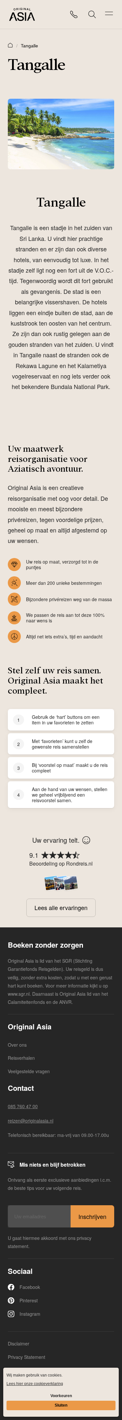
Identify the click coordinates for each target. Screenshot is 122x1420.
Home (10, 44)
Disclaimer (18, 1343)
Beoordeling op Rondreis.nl (61, 863)
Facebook (30, 1287)
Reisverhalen (21, 1058)
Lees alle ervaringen (61, 907)
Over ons (17, 1044)
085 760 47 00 (23, 1106)
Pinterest (29, 1300)
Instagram (30, 1313)
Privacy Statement (26, 1357)
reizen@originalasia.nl (30, 1120)
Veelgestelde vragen (29, 1071)
